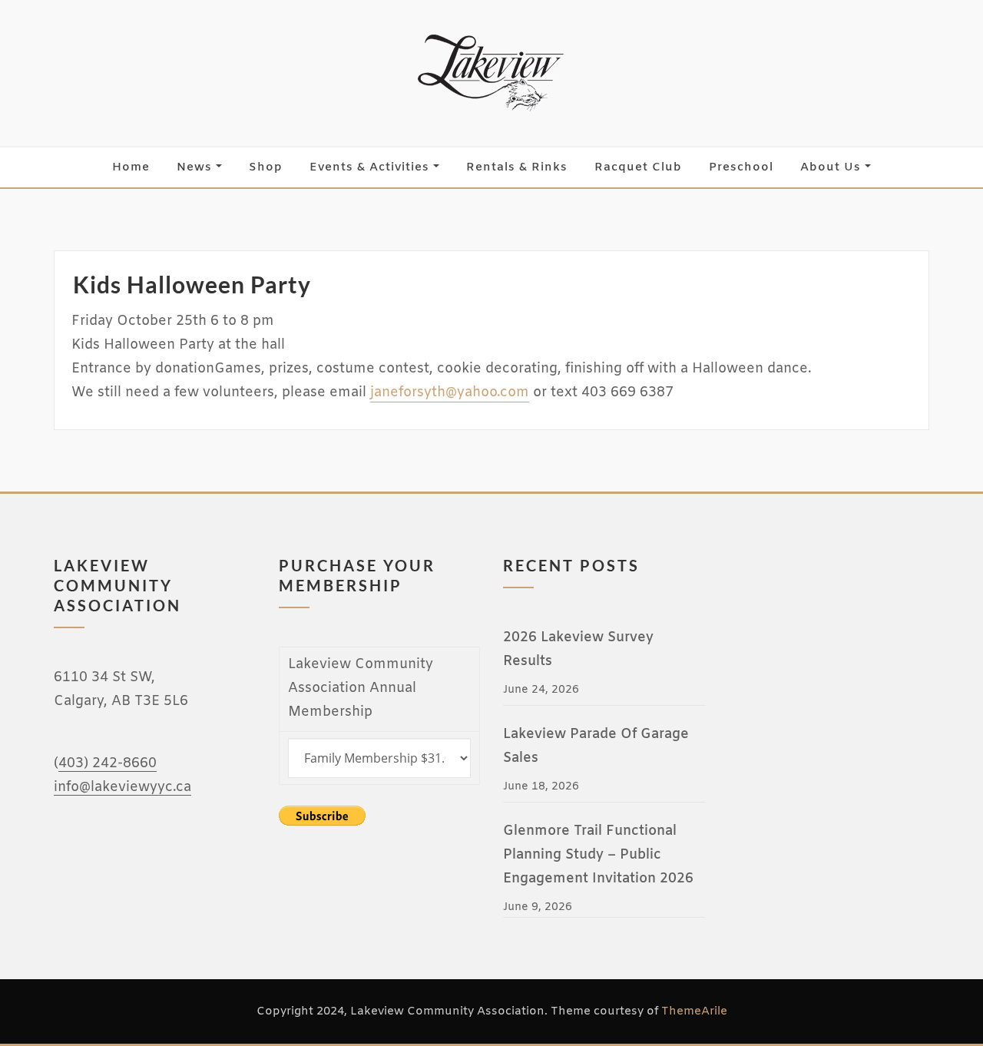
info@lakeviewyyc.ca (122, 787)
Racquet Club (638, 167)
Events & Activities (371, 167)
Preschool (741, 167)
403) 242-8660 (107, 764)
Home (131, 167)
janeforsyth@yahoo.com (449, 393)
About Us (832, 167)
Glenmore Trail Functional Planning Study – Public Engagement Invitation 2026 (598, 855)
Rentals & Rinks (517, 167)
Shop (266, 167)
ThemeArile (694, 1011)
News (196, 167)
